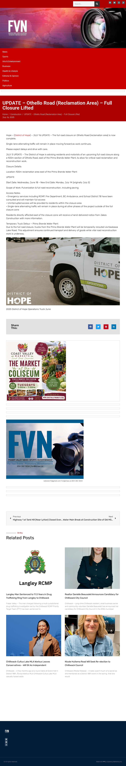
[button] (90, 326)
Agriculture (7, 85)
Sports (5, 56)
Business (6, 66)
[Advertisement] (99, 27)
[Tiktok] (123, 2)
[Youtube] (114, 2)
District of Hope (22, 135)
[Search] (97, 4)
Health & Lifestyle (10, 71)
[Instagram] (119, 2)
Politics (5, 81)
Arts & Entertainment (11, 61)
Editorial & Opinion (10, 76)
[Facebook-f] (110, 2)
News (4, 52)
